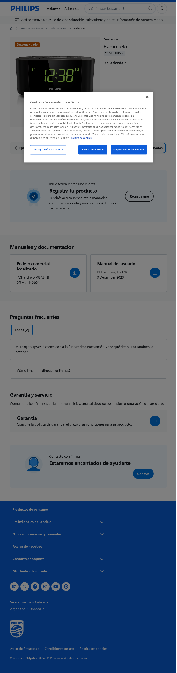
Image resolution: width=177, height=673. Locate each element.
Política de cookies (80, 138)
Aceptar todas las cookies (127, 150)
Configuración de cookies (47, 150)
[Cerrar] (145, 97)
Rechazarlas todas (91, 150)
